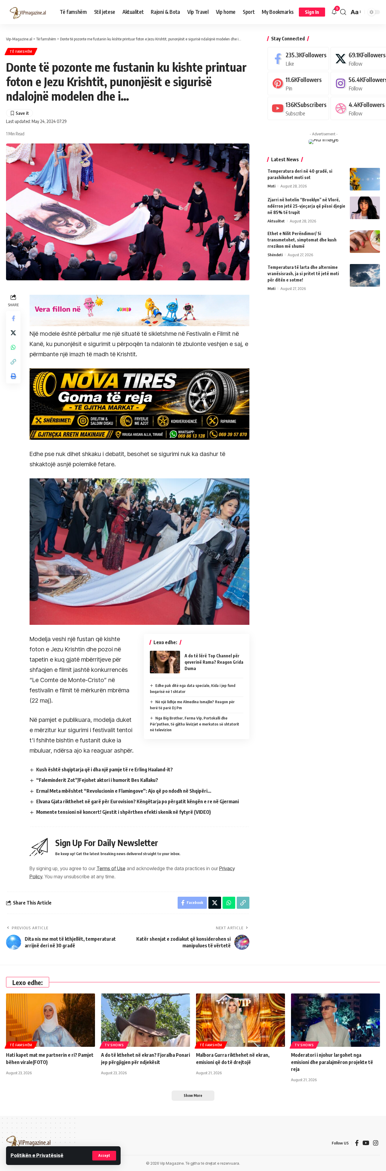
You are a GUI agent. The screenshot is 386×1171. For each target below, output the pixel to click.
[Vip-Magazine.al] (28, 12)
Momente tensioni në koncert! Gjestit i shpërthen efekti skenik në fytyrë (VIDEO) (123, 812)
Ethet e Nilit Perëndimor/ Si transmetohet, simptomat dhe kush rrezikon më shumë (302, 240)
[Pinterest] (298, 83)
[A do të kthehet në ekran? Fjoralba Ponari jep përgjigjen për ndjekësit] (145, 1020)
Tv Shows (114, 1045)
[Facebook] (298, 58)
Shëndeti (275, 254)
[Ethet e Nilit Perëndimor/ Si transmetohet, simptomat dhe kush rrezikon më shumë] (365, 241)
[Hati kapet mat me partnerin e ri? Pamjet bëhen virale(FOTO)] (50, 1020)
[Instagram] (376, 1143)
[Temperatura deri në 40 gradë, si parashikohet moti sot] (365, 179)
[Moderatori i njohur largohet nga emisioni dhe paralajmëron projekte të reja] (335, 1020)
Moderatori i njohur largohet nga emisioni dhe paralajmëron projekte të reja (332, 1062)
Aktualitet (276, 221)
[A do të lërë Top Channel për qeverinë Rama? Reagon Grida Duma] (165, 662)
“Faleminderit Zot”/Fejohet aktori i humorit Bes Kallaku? (97, 780)
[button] (104, 1155)
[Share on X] (13, 333)
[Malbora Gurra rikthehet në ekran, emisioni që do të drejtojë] (240, 1020)
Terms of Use (110, 868)
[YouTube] (366, 1143)
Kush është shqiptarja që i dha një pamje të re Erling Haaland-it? (104, 770)
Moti (271, 186)
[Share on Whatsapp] (13, 347)
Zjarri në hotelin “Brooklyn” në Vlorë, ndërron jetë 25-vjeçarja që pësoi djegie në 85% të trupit (306, 206)
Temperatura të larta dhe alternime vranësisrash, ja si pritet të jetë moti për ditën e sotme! (303, 273)
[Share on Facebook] (13, 318)
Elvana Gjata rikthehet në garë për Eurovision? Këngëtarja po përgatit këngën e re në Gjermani (137, 801)
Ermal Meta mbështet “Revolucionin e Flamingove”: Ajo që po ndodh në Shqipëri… (123, 791)
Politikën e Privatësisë (37, 1155)
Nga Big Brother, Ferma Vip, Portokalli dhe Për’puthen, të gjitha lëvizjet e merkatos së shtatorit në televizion (194, 724)
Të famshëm (21, 51)
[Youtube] (298, 108)
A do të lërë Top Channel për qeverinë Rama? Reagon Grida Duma (214, 662)
